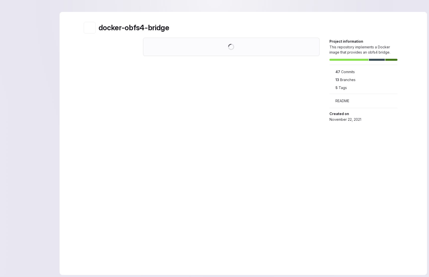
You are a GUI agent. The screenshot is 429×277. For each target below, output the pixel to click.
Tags (341, 88)
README (342, 101)
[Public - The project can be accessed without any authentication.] (173, 28)
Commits (345, 72)
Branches (345, 80)
